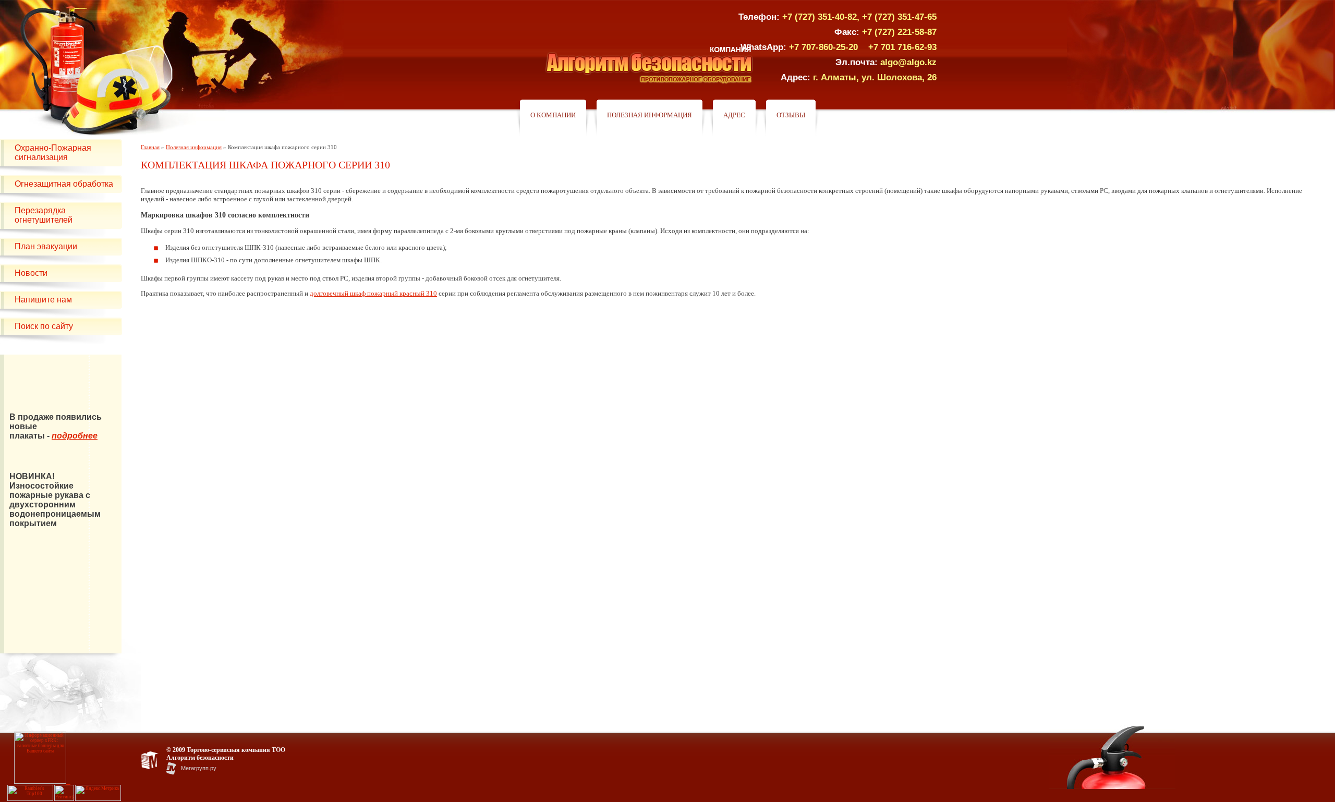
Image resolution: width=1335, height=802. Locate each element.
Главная (150, 147)
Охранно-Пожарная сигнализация (53, 152)
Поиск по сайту (44, 326)
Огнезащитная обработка (64, 183)
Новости (31, 273)
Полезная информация (649, 115)
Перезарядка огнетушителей (43, 215)
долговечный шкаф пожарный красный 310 (373, 293)
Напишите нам (43, 299)
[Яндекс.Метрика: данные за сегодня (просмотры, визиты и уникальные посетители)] (98, 793)
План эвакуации (46, 246)
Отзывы (790, 115)
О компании (553, 115)
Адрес (734, 115)
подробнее (75, 435)
